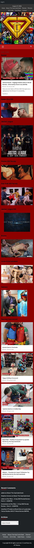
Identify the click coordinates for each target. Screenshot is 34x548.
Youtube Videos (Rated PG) (22, 435)
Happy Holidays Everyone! (10, 378)
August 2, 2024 (11, 411)
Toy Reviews (11, 435)
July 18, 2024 (10, 476)
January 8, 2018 (11, 86)
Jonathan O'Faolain (7, 509)
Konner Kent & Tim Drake (10, 347)
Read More (5, 93)
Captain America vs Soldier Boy (11, 409)
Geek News (18, 10)
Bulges (4, 343)
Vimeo (13, 78)
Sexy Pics (5, 404)
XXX (17, 78)
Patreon (24, 8)
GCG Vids (11, 10)
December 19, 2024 (12, 380)
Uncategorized (6, 373)
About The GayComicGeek (13, 8)
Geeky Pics (16, 343)
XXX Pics (21, 78)
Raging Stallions (7, 78)
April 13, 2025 (11, 349)
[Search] (31, 46)
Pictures (30, 8)
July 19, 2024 (10, 443)
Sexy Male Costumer (24, 402)
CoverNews (26, 543)
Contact (24, 10)
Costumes (10, 343)
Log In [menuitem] (2, 2)
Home (3, 8)
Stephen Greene (6, 496)
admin (5, 86)
